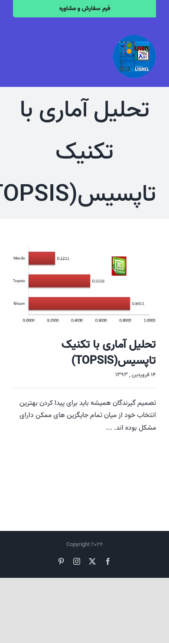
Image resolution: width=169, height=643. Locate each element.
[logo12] (134, 38)
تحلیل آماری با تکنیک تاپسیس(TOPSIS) (109, 352)
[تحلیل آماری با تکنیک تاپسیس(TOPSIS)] (84, 284)
